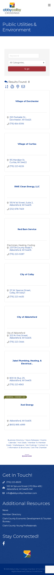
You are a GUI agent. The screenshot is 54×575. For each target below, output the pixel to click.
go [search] (28, 69)
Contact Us (43, 445)
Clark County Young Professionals (19, 525)
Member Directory (12, 514)
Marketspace (18, 445)
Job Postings (31, 445)
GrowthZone (37, 571)
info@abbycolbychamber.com (21, 493)
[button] (5, 82)
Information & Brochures (19, 447)
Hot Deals (22, 443)
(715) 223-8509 (13, 482)
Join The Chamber (39, 447)
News (5, 510)
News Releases (32, 440)
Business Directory (16, 440)
